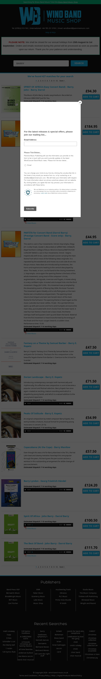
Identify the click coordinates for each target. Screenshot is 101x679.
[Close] (80, 102)
